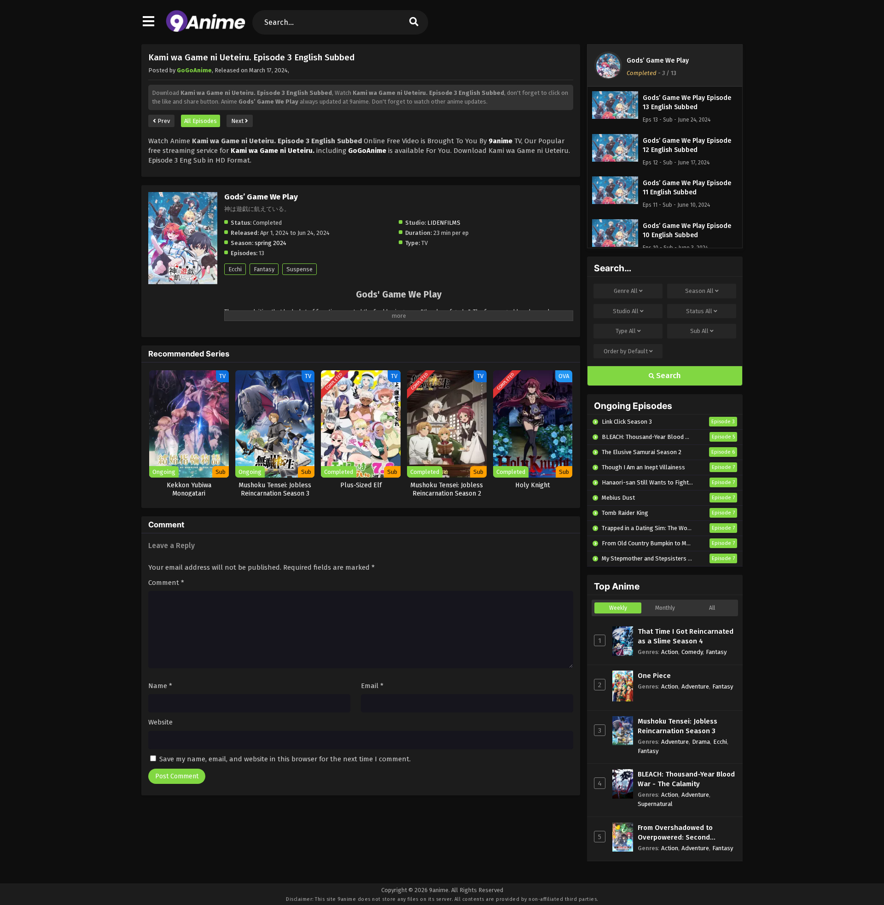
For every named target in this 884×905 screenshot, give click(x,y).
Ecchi (235, 269)
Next (238, 120)
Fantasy (264, 269)
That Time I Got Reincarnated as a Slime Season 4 (685, 636)
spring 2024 (270, 242)
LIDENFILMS (443, 222)
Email (372, 686)
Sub (699, 330)
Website (160, 722)
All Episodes (200, 120)
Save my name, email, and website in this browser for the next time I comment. (285, 759)
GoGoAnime (194, 70)
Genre (626, 290)
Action (669, 651)
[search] (414, 22)
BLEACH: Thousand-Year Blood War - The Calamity (686, 779)
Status (699, 311)
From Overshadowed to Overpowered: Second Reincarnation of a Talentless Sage (686, 832)
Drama (701, 741)
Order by (626, 351)
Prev (163, 120)
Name (160, 686)
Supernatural (655, 803)
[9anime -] (205, 30)
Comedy (692, 651)
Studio (626, 311)
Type (626, 330)
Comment (166, 582)
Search (667, 375)
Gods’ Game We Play (658, 60)
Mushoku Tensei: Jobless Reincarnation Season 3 (677, 726)
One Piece (654, 675)
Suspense (299, 269)
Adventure (695, 686)
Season (699, 290)
